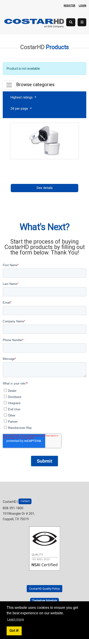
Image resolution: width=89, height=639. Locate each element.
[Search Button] (70, 22)
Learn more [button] (15, 619)
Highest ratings (22, 97)
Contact (25, 501)
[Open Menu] (82, 22)
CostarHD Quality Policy (44, 588)
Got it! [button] (14, 631)
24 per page (19, 109)
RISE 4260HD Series (44, 163)
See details (45, 188)
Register (69, 5)
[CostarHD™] (34, 22)
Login (82, 5)
